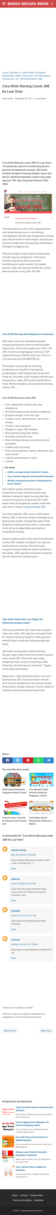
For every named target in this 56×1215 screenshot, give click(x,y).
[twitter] (18, 760)
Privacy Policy (36, 1195)
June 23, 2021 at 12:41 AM (23, 915)
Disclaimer (39, 1200)
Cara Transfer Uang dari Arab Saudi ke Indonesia (30, 476)
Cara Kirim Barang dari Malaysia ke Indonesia (28, 334)
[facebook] (7, 760)
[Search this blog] (52, 4)
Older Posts (46, 1031)
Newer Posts (10, 1031)
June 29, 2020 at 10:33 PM (23, 883)
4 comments (40, 98)
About (15, 1195)
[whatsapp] (38, 760)
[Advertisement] (28, 40)
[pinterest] (28, 760)
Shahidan (15, 911)
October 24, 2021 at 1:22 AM (24, 944)
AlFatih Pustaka (18, 850)
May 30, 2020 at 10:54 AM (23, 855)
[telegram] (48, 760)
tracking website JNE (34, 507)
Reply (13, 868)
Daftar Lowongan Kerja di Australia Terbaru (28, 472)
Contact (24, 1195)
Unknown (15, 879)
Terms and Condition (22, 1200)
